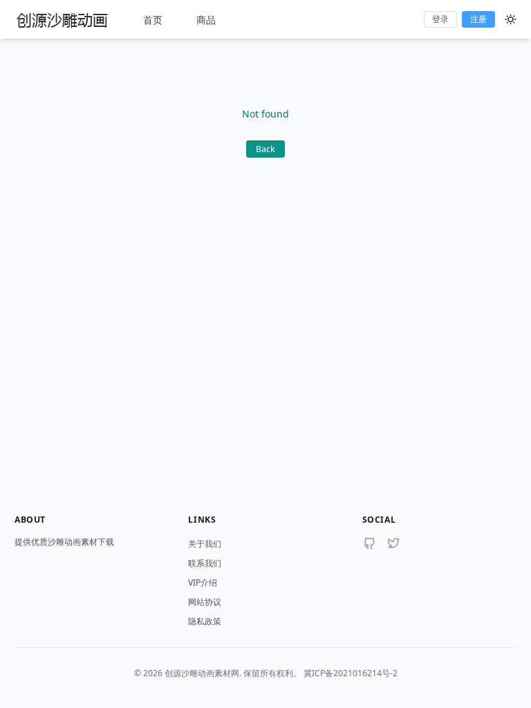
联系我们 (204, 563)
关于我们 (204, 544)
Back (265, 149)
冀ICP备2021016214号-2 (351, 673)
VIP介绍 (202, 582)
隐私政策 (204, 621)
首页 (152, 19)
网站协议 (204, 602)
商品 (206, 19)
